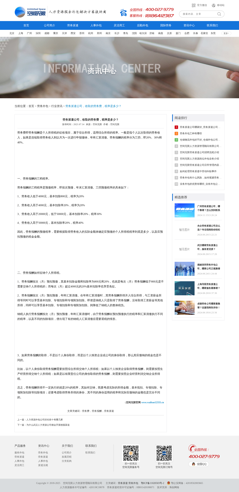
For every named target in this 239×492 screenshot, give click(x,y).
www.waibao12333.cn (152, 402)
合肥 (186, 33)
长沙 (116, 33)
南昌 (160, 33)
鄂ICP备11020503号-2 (152, 483)
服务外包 (19, 452)
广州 (29, 33)
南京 (108, 33)
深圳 (38, 33)
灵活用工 (19, 465)
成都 (46, 33)
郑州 (99, 33)
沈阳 (134, 33)
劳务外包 (42, 106)
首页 (31, 106)
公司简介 (67, 452)
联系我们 (90, 452)
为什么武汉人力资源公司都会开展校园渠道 (48, 425)
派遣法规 (43, 465)
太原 (169, 33)
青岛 (125, 33)
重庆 (55, 33)
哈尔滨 (143, 33)
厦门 (178, 33)
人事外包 (19, 461)
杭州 (90, 33)
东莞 (213, 33)
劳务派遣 (19, 457)
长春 (195, 33)
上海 (20, 33)
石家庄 (204, 33)
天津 (64, 33)
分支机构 (67, 461)
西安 (73, 33)
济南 (151, 33)
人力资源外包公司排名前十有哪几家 (44, 419)
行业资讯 (56, 106)
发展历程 (67, 457)
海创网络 (174, 487)
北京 (11, 33)
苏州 (81, 33)
